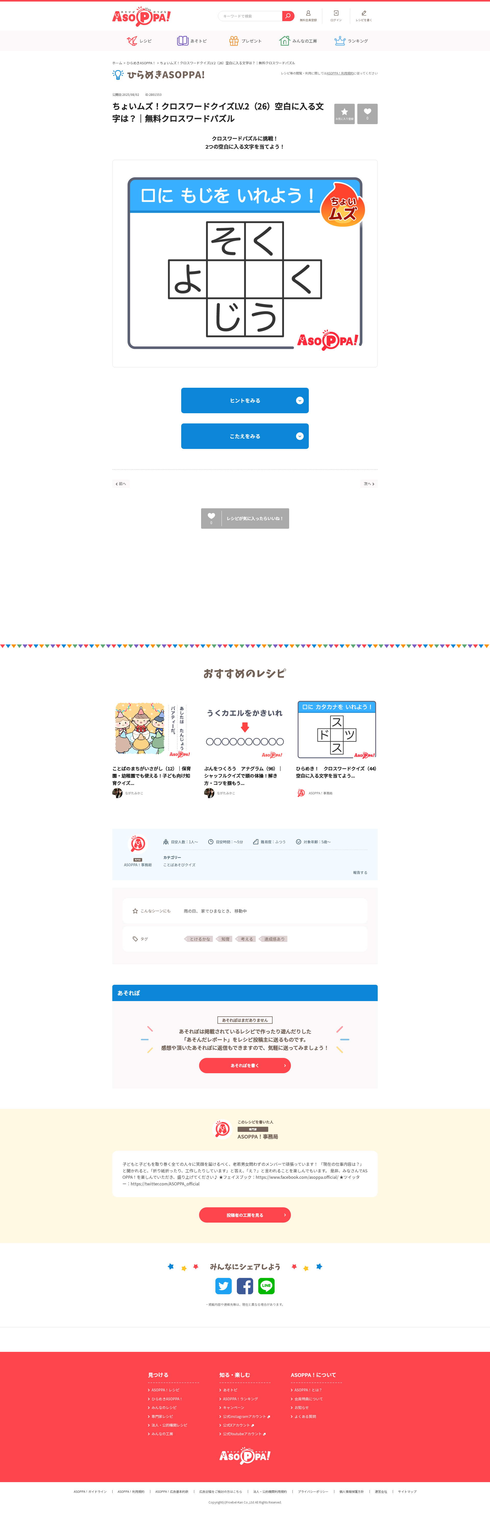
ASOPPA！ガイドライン (90, 1491)
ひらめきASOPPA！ (141, 62)
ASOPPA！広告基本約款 (171, 1491)
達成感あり (274, 939)
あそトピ (230, 1389)
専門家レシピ (162, 1416)
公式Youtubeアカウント (242, 1433)
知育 (226, 939)
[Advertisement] (192, 581)
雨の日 (190, 911)
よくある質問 (305, 1416)
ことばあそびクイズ (179, 864)
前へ (122, 483)
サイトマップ (407, 1491)
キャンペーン (233, 1407)
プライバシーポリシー (313, 1491)
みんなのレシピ (164, 1407)
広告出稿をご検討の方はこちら (220, 1491)
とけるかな (200, 939)
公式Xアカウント (236, 1425)
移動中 (241, 911)
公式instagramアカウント (244, 1416)
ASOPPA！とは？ (308, 1389)
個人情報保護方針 (351, 1491)
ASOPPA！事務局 (258, 1136)
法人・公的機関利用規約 (270, 1491)
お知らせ (302, 1407)
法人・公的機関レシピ (169, 1425)
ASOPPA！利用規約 (340, 73)
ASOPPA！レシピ (165, 1389)
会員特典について (309, 1398)
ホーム (117, 62)
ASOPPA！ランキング (240, 1398)
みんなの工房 (162, 1433)
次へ (367, 483)
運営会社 (381, 1491)
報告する (360, 872)
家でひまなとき (215, 911)
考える (247, 939)
